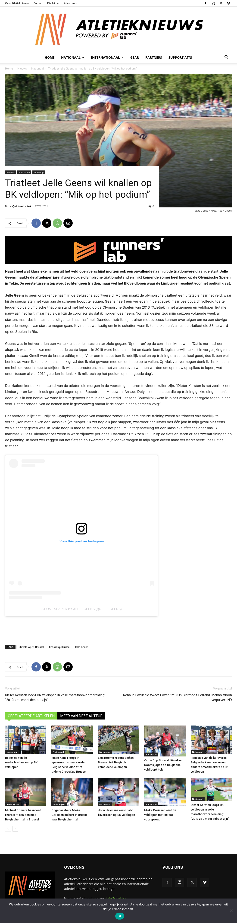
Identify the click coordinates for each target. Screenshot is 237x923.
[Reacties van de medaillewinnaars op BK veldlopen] (25, 740)
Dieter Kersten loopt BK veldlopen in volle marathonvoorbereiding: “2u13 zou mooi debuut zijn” (55, 697)
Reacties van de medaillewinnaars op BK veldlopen (21, 762)
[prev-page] (8, 829)
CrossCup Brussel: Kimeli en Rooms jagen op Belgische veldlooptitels (163, 765)
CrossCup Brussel (59, 647)
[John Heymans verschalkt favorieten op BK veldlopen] (118, 792)
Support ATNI (180, 57)
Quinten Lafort (21, 206)
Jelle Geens (81, 647)
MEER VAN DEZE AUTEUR (81, 716)
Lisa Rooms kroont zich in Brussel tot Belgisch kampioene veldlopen (116, 762)
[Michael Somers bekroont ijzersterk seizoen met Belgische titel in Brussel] (25, 792)
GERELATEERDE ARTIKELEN (31, 716)
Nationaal (37, 68)
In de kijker (12, 804)
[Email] (68, 223)
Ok (120, 916)
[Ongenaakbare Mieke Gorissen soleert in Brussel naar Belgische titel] (72, 792)
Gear (134, 57)
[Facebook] (205, 3)
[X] (220, 3)
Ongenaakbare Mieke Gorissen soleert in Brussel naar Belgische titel (69, 814)
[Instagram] (213, 3)
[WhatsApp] (57, 223)
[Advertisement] (118, 629)
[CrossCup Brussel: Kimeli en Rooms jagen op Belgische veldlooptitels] (164, 741)
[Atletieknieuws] (118, 29)
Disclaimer (53, 3)
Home (50, 57)
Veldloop (39, 172)
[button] (226, 58)
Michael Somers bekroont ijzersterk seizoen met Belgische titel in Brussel (23, 814)
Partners (153, 57)
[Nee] (231, 910)
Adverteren (70, 3)
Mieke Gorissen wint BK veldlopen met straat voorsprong (160, 814)
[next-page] (15, 829)
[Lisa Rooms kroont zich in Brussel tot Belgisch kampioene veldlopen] (118, 740)
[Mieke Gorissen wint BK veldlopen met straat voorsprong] (164, 792)
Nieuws (22, 68)
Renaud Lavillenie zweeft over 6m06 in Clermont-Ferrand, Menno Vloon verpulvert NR (177, 697)
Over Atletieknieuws (17, 3)
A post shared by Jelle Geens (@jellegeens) (81, 609)
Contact (38, 3)
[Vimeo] (228, 3)
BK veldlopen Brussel (31, 647)
